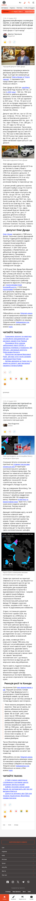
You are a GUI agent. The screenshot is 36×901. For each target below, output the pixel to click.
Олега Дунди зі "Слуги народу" (16, 78)
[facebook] (8, 882)
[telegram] (23, 882)
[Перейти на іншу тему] (24, 2)
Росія (9, 825)
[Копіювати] (14, 42)
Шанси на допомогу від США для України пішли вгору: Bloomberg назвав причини (17, 795)
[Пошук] (29, 2)
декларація (6, 392)
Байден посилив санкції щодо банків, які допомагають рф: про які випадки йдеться (17, 789)
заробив (25, 87)
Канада (16, 825)
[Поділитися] (10, 42)
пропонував (8, 289)
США (4, 825)
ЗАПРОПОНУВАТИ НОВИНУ (18, 842)
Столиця (7, 891)
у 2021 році (11, 92)
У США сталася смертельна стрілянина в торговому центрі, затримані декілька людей (16, 782)
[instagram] (13, 882)
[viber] (28, 882)
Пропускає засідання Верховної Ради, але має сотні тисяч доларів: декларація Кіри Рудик (17, 356)
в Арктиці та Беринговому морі (15, 500)
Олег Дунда (7, 234)
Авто (24, 891)
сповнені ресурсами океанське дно (16, 465)
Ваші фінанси (17, 891)
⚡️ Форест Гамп (17, 11)
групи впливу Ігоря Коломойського (12, 286)
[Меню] (33, 2)
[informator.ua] (4, 2)
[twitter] (18, 882)
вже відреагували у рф (18, 688)
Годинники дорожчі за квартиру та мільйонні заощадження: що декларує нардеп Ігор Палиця (17, 338)
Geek (29, 891)
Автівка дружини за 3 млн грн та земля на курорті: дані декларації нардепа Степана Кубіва (17, 363)
